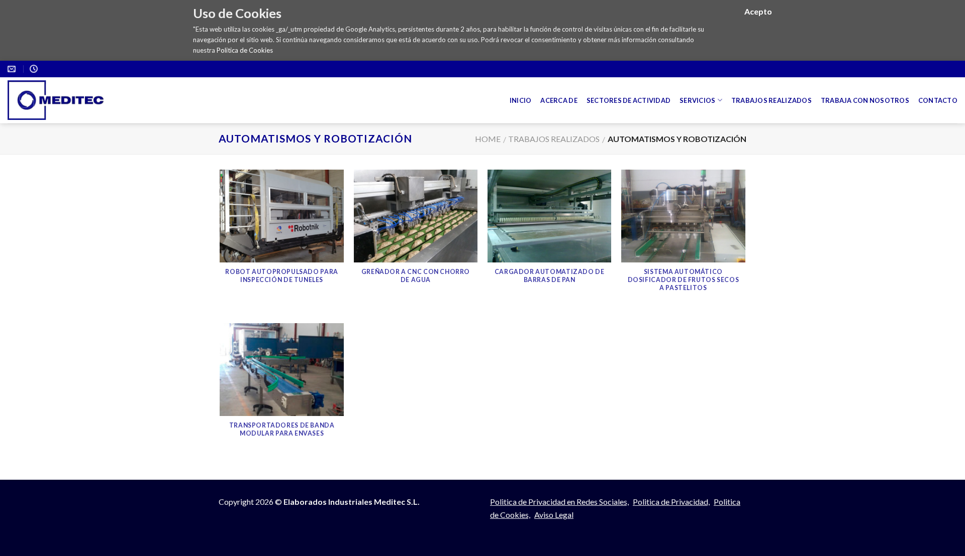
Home (488, 139)
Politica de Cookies (245, 50)
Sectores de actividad (628, 100)
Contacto (937, 100)
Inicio (521, 100)
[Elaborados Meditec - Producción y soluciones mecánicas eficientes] (66, 100)
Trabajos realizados (771, 100)
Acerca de (558, 100)
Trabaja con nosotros (865, 100)
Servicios (697, 100)
